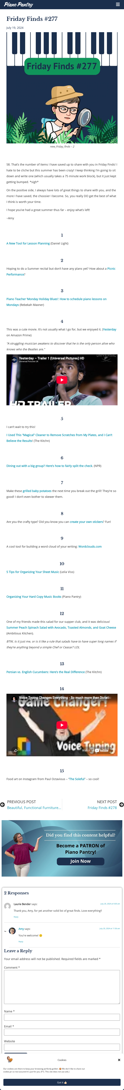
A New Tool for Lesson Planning (28, 243)
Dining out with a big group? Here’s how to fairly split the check (49, 466)
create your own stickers (86, 522)
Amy (21, 929)
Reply (16, 917)
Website (9, 1041)
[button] (119, 1060)
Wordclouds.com (90, 546)
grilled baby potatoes (37, 491)
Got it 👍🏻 (62, 1082)
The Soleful (76, 779)
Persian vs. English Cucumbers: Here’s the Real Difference (45, 672)
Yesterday (109, 329)
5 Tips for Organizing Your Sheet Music (32, 572)
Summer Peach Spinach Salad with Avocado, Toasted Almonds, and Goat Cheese (61, 627)
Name (9, 1011)
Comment (12, 967)
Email (9, 1026)
